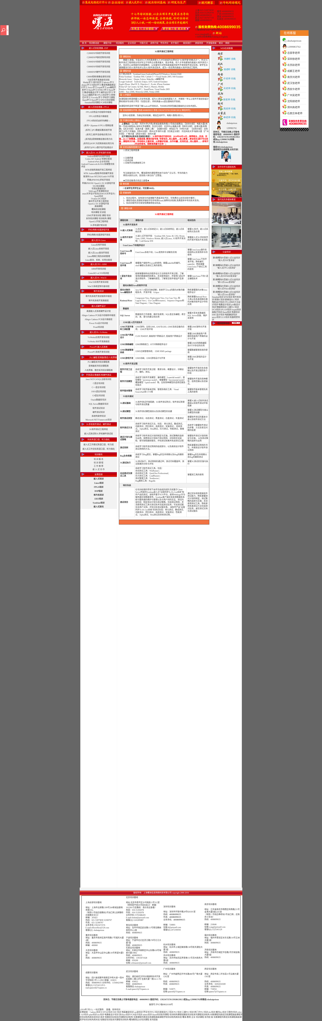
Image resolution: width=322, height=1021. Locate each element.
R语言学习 (96, 85)
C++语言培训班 (98, 387)
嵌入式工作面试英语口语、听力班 (99, 444)
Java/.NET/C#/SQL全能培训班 (98, 379)
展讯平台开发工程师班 (99, 201)
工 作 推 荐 (98, 466)
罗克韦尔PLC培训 (151, 1012)
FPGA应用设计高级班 (98, 116)
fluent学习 (92, 90)
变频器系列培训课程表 (99, 366)
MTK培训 (228, 297)
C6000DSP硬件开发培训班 (98, 72)
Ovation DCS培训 (98, 199)
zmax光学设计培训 (90, 194)
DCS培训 (216, 309)
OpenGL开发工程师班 (98, 221)
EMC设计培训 (218, 315)
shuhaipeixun (294, 40)
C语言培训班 (98, 383)
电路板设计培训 (111, 1014)
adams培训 (147, 1014)
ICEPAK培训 (106, 1012)
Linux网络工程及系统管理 (98, 256)
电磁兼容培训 (231, 315)
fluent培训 (227, 312)
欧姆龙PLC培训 (232, 299)
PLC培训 (177, 1012)
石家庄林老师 (294, 113)
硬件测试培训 (99, 412)
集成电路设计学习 (92, 92)
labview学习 (109, 82)
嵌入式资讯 (99, 507)
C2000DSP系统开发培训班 (98, 53)
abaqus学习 (86, 85)
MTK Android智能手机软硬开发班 (98, 173)
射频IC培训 (219, 299)
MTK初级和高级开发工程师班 (98, 170)
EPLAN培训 (226, 309)
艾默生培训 (232, 1012)
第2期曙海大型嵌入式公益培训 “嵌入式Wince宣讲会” (226, 287)
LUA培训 (225, 317)
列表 (220, 1014)
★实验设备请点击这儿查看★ (136, 180)
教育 (189, 1017)
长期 (212, 1014)
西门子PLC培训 (201, 1012)
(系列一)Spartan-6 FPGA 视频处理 (98, 125)
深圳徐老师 (293, 59)
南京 (102, 1017)
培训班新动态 (223, 323)
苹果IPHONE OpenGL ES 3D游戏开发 (98, 183)
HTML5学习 (102, 90)
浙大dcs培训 (124, 1014)
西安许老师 (293, 89)
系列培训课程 (92, 218)
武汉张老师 (293, 83)
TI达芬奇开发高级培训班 (99, 80)
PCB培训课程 (106, 102)
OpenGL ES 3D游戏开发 (98, 204)
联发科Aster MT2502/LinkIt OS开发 (98, 176)
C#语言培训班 (98, 395)
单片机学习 (98, 82)
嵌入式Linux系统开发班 (98, 249)
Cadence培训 (95, 1012)
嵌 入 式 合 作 (99, 469)
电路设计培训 (225, 304)
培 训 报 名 (98, 459)
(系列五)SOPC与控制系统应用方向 (98, 143)
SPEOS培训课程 (107, 100)
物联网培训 (222, 307)
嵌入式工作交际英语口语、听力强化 (99, 449)
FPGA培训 (98, 487)
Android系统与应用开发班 (98, 156)
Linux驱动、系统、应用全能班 (98, 260)
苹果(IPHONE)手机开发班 (98, 180)
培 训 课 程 (98, 463)
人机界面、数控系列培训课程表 (99, 370)
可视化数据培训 (99, 188)
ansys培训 (216, 317)
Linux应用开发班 (98, 245)
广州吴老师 (293, 95)
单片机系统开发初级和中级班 (99, 296)
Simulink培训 (217, 297)
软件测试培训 (99, 408)
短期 (183, 1014)
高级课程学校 (162, 1017)
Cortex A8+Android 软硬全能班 (98, 159)
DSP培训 (98, 491)
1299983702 (294, 46)
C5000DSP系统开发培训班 (98, 62)
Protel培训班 (98, 327)
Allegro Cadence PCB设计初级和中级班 (98, 315)
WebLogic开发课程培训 (99, 191)
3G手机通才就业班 (98, 225)
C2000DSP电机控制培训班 (98, 57)
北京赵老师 (293, 65)
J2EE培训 (98, 499)
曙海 (184, 1017)
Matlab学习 (88, 82)
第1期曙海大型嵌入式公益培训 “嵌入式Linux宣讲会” (226, 293)
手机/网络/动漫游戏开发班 (98, 235)
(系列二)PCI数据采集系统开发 (98, 130)
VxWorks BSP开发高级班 (99, 341)
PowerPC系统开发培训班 (99, 352)
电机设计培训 (218, 302)
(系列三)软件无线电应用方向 (98, 134)
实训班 (103, 212)
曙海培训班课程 (99, 209)
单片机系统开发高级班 (99, 300)
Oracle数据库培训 (98, 400)
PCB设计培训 (136, 1014)
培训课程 (95, 212)
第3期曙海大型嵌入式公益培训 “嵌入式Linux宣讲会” (226, 280)
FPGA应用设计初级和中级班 (98, 112)
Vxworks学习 (96, 97)
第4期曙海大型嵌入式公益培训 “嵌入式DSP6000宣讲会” (226, 274)
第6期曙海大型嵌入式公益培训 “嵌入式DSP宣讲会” (226, 259)
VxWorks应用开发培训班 (99, 337)
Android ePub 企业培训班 (99, 161)
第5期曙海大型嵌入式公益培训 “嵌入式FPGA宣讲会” (226, 266)
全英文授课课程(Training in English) (212, 37)
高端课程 (99, 206)
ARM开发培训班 (98, 269)
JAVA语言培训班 (98, 391)
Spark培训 (98, 196)
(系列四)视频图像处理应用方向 (98, 139)
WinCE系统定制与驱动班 (99, 286)
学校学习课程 (109, 97)
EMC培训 (117, 1012)
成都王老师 (293, 71)
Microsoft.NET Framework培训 (99, 420)
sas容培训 (138, 1012)
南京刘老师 (293, 77)
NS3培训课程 (98, 186)
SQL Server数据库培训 (98, 404)
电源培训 (236, 312)
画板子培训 (217, 312)
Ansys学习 (92, 87)
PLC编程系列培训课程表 (99, 362)
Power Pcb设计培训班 (98, 323)
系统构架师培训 (99, 416)
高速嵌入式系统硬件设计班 (99, 311)
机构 (208, 1014)
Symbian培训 (98, 503)
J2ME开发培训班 (94, 215)
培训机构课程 (175, 1014)
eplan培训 (93, 1014)
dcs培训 (211, 1012)
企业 (193, 1017)
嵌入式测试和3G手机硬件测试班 (98, 434)
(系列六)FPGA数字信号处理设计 (98, 147)
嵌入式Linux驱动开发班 (98, 253)
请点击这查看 (149, 907)
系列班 (207, 1017)
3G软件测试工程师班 (98, 429)
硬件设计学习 (107, 92)
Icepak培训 (236, 309)
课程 (104, 215)
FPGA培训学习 (104, 95)
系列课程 (165, 1014)
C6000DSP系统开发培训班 (98, 66)
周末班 (93, 1017)
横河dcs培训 (221, 1012)
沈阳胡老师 (293, 101)
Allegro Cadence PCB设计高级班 (98, 319)
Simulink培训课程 (92, 102)
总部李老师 (293, 53)
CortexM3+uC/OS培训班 (98, 273)
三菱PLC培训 (233, 307)
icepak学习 (101, 87)
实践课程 (228, 1014)
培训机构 (103, 218)
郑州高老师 (293, 107)
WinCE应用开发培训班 (99, 282)
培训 (108, 215)
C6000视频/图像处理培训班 (99, 77)
